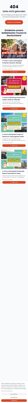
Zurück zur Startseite (14, 22)
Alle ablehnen (14, 394)
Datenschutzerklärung (6, 391)
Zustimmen (14, 400)
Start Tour (15, 72)
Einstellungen (14, 397)
